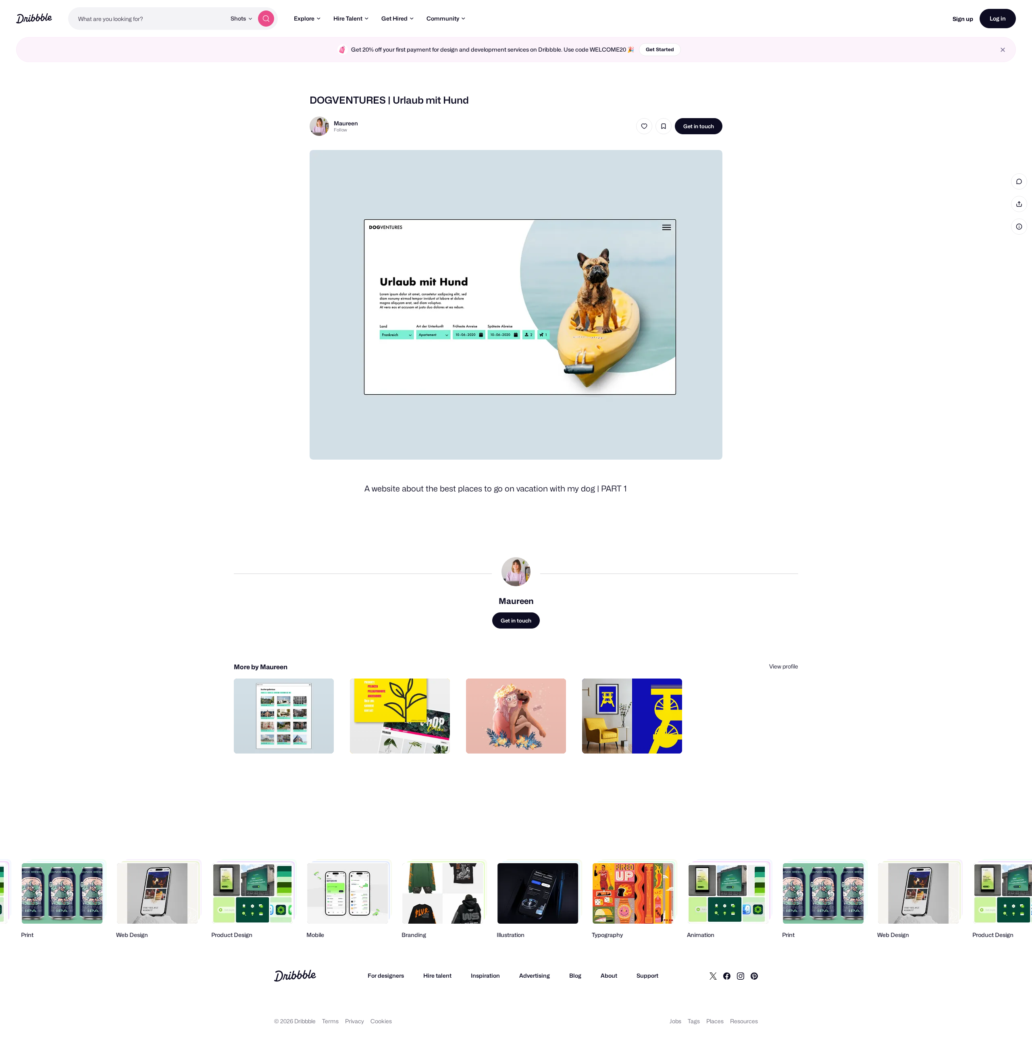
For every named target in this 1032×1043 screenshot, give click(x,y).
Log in (998, 18)
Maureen (346, 123)
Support (647, 975)
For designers (386, 975)
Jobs (675, 1021)
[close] (1003, 50)
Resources (744, 1021)
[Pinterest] (754, 975)
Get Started (660, 49)
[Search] (266, 18)
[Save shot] (663, 126)
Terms (330, 1021)
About (609, 975)
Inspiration (485, 975)
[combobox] (147, 18)
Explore (304, 18)
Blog (575, 975)
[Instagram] (740, 975)
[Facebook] (726, 975)
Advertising (534, 975)
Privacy (354, 1021)
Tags (694, 1021)
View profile (783, 666)
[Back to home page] (34, 18)
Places (715, 1021)
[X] (713, 975)
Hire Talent (347, 18)
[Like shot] (644, 126)
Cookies (381, 1021)
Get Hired (394, 18)
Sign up (963, 18)
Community (443, 18)
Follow (340, 130)
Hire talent (437, 975)
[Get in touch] (286, 738)
